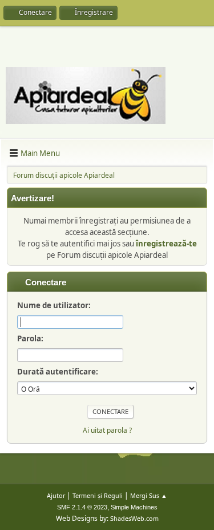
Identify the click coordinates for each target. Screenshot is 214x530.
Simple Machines (134, 507)
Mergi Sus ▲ (148, 495)
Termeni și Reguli (97, 495)
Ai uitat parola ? (107, 430)
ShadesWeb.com (134, 518)
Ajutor (56, 495)
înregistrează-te (166, 243)
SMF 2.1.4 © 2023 (82, 507)
